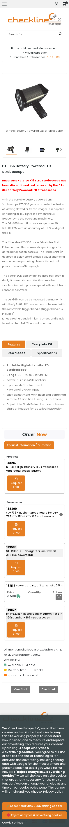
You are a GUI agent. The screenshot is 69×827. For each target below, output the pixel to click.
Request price (16, 485)
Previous (8, 149)
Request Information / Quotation (29, 445)
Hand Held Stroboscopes (29, 57)
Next (61, 149)
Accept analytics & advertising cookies (36, 806)
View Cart (20, 689)
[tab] (13, 344)
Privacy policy (53, 791)
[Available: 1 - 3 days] (19, 596)
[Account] (56, 4)
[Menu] (4, 4)
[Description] (61, 514)
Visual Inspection (36, 53)
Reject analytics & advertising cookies (36, 815)
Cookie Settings (12, 822)
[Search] (60, 34)
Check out (48, 689)
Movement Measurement (41, 48)
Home (15, 48)
